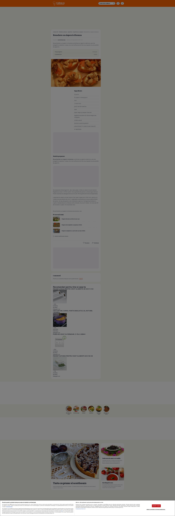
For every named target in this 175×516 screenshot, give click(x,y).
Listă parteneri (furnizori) (81, 508)
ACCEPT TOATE (156, 505)
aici (62, 510)
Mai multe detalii (9, 506)
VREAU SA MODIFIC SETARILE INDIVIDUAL (156, 509)
